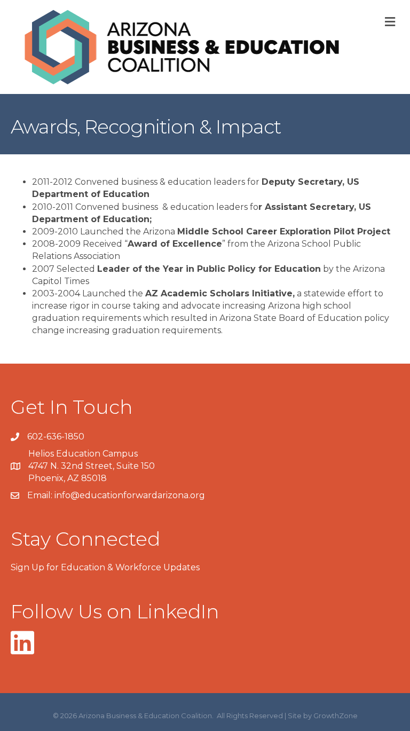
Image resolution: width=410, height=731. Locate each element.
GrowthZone (335, 715)
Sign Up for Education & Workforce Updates (105, 567)
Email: (40, 495)
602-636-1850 (55, 436)
